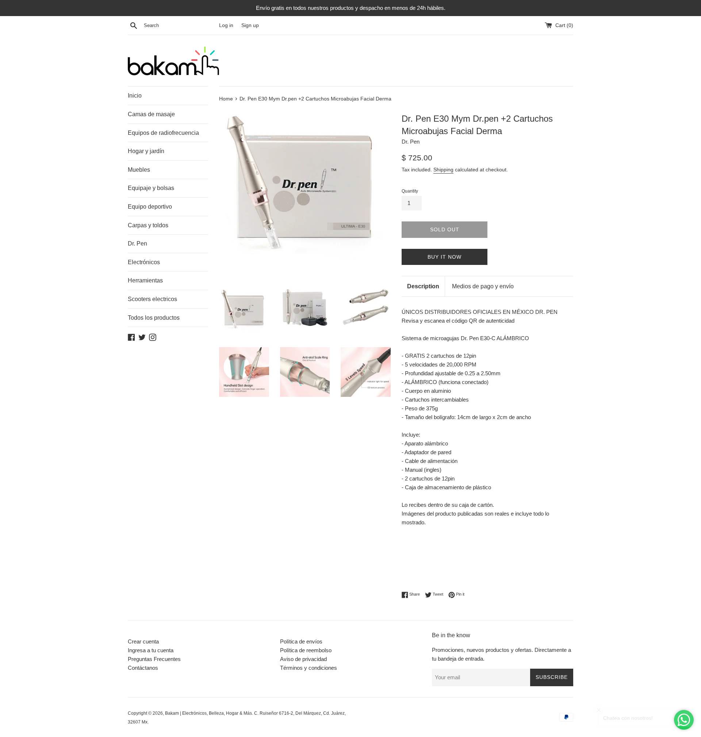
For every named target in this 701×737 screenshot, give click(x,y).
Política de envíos (301, 641)
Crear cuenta (143, 641)
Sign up (250, 25)
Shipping (443, 169)
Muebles (139, 170)
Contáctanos (143, 668)
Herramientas (145, 280)
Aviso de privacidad (303, 659)
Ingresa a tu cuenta (150, 650)
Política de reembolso (306, 650)
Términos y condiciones (308, 668)
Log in (226, 25)
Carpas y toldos (148, 225)
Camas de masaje (151, 114)
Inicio (135, 95)
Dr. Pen (137, 243)
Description (423, 286)
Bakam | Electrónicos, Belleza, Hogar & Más (208, 713)
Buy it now (444, 257)
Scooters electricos (152, 299)
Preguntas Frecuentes (154, 659)
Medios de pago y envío (483, 286)
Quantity (410, 191)
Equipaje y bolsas (151, 188)
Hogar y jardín (146, 151)
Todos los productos (154, 318)
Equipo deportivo (150, 207)
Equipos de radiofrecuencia (163, 133)
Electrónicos (144, 262)
